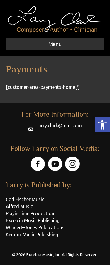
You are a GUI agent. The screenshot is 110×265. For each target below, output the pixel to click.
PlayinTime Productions (31, 213)
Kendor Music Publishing (32, 234)
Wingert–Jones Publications (35, 227)
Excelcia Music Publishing (33, 220)
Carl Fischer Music (25, 199)
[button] (102, 124)
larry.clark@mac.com (59, 125)
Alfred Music (19, 206)
